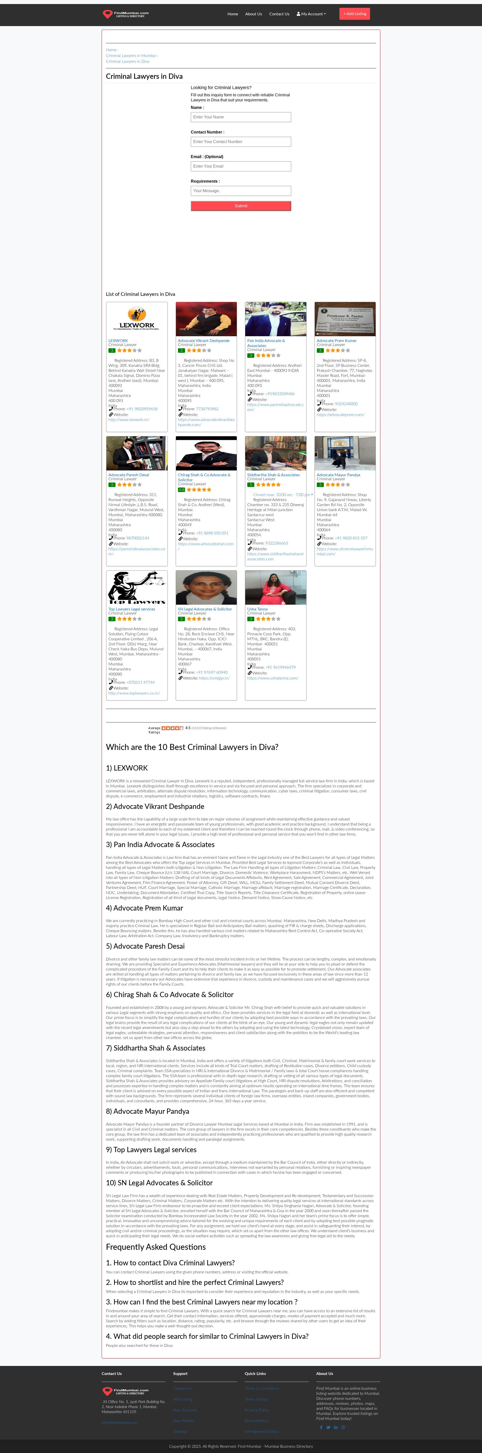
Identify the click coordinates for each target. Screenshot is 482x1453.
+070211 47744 (141, 682)
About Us (253, 14)
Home (232, 14)
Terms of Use (256, 1399)
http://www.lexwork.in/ (128, 420)
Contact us (182, 1389)
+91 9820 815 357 (351, 538)
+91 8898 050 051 (212, 533)
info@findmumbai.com (119, 1423)
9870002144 (138, 538)
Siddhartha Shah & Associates (273, 475)
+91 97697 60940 (211, 672)
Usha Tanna (257, 609)
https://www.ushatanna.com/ (272, 678)
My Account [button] (311, 14)
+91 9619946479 (280, 667)
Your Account (185, 1410)
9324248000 (346, 404)
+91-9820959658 (142, 409)
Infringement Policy (261, 1432)
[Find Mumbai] (125, 14)
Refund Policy (257, 1421)
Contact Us (279, 14)
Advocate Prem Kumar (337, 341)
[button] (275, 494)
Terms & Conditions (262, 1389)
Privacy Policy (257, 1410)
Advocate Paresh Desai (128, 475)
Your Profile (183, 1421)
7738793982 (207, 409)
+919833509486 (280, 394)
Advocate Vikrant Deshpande (203, 341)
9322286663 (276, 543)
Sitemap (180, 1432)
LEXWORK (118, 341)
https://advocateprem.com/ (341, 415)
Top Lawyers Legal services (131, 609)
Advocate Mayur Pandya (338, 475)
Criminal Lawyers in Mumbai (131, 56)
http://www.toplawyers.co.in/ (134, 693)
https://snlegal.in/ (214, 678)
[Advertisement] (241, 251)
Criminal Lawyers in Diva (127, 61)
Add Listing (354, 14)
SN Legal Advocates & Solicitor (205, 609)
